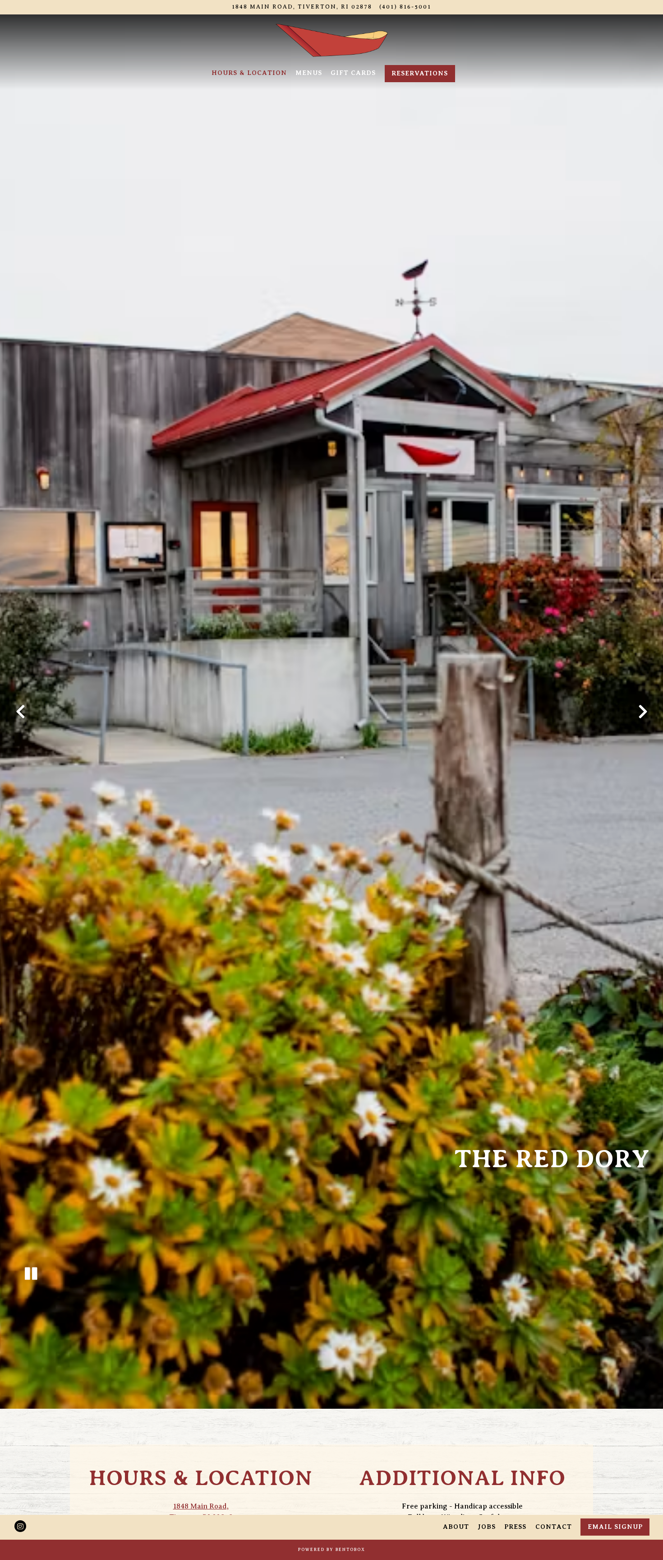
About (456, 1526)
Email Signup (615, 1526)
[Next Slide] (642, 716)
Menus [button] (308, 72)
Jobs (487, 1526)
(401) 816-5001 (405, 7)
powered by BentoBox (331, 1549)
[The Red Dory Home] (331, 40)
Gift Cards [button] (353, 72)
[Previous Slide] (20, 716)
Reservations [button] (419, 73)
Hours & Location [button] (249, 72)
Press (515, 1526)
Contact (553, 1526)
